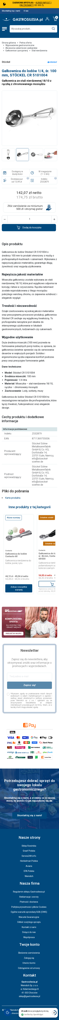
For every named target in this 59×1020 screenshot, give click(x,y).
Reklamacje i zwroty (29, 897)
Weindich (29, 876)
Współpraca (29, 937)
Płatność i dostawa (29, 902)
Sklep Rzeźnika (29, 846)
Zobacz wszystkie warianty (19, 588)
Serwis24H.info (29, 856)
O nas (26, 11)
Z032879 (44, 182)
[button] (5, 219)
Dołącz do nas (29, 932)
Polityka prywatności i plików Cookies (28, 907)
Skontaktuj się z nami (11, 11)
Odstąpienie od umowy (29, 968)
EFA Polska (29, 871)
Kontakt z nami (29, 927)
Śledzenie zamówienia (29, 953)
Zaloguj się (29, 958)
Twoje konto (29, 944)
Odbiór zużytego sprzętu (29, 922)
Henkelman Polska (29, 861)
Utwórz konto (29, 963)
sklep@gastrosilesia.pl (29, 996)
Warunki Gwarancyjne (29, 917)
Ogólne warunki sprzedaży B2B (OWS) (29, 912)
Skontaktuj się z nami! (29, 815)
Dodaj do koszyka (31, 227)
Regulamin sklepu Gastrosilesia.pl (29, 892)
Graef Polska (29, 851)
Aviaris (29, 866)
